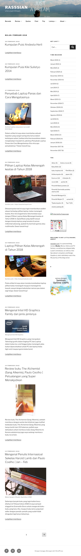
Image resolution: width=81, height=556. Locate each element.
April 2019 (53, 95)
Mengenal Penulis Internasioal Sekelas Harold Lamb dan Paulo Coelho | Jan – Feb (25, 458)
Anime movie (65, 163)
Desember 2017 (55, 146)
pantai (64, 182)
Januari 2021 (54, 64)
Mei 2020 (53, 68)
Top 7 (69, 203)
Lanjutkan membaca (13, 53)
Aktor (54, 163)
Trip (43, 21)
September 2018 (56, 111)
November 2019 (56, 80)
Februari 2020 (55, 72)
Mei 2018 (53, 127)
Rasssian (16, 7)
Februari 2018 (55, 139)
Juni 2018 (53, 123)
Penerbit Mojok (58, 199)
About (62, 21)
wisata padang (57, 207)
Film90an (70, 170)
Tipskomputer (57, 203)
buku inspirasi (57, 170)
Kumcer (56, 178)
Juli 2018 (53, 119)
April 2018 (53, 131)
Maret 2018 (54, 135)
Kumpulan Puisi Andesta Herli (23, 44)
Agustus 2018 (55, 115)
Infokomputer (57, 174)
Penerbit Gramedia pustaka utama (61, 191)
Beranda (8, 21)
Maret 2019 (54, 99)
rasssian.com (54, 243)
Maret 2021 (54, 60)
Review (17, 21)
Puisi (36, 21)
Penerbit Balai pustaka (60, 186)
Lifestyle (66, 178)
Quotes (28, 21)
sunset (70, 199)
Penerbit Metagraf (59, 195)
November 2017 (55, 150)
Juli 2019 (53, 84)
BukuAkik (56, 167)
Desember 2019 (55, 76)
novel (55, 182)
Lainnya (52, 21)
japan (69, 174)
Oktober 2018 (55, 107)
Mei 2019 (53, 91)
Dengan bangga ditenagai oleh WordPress (49, 551)
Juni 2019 (53, 87)
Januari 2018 (54, 142)
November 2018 (56, 103)
